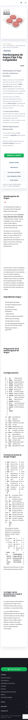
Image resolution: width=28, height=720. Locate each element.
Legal (3, 702)
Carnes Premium (6, 678)
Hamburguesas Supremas (8, 692)
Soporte (4, 706)
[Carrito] (21, 2)
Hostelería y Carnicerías (8, 683)
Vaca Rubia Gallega (6, 697)
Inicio (4, 44)
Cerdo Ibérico (5, 680)
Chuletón (3, 686)
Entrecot (3, 689)
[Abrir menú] (25, 2)
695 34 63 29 (14, 167)
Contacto (4, 711)
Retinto (3, 694)
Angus (10, 184)
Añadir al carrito (14, 155)
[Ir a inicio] (7, 662)
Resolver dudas (14, 162)
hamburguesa (16, 186)
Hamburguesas (11, 45)
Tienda (3, 674)
